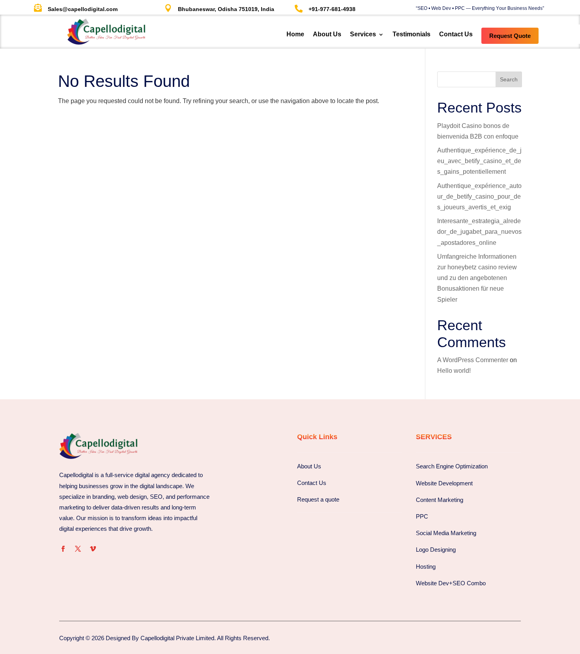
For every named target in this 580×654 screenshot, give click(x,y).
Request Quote (510, 35)
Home (295, 35)
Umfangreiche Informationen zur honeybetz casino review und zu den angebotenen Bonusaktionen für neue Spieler (477, 278)
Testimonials (411, 35)
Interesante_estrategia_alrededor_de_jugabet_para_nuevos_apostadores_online (479, 232)
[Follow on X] (78, 549)
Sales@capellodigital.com (83, 9)
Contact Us (456, 35)
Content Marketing (439, 499)
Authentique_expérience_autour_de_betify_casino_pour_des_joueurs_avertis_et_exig (479, 196)
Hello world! (454, 370)
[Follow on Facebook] (63, 549)
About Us (327, 35)
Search (509, 79)
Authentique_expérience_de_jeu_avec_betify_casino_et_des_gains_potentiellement (479, 161)
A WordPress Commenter (472, 360)
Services (363, 35)
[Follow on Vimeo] (93, 549)
